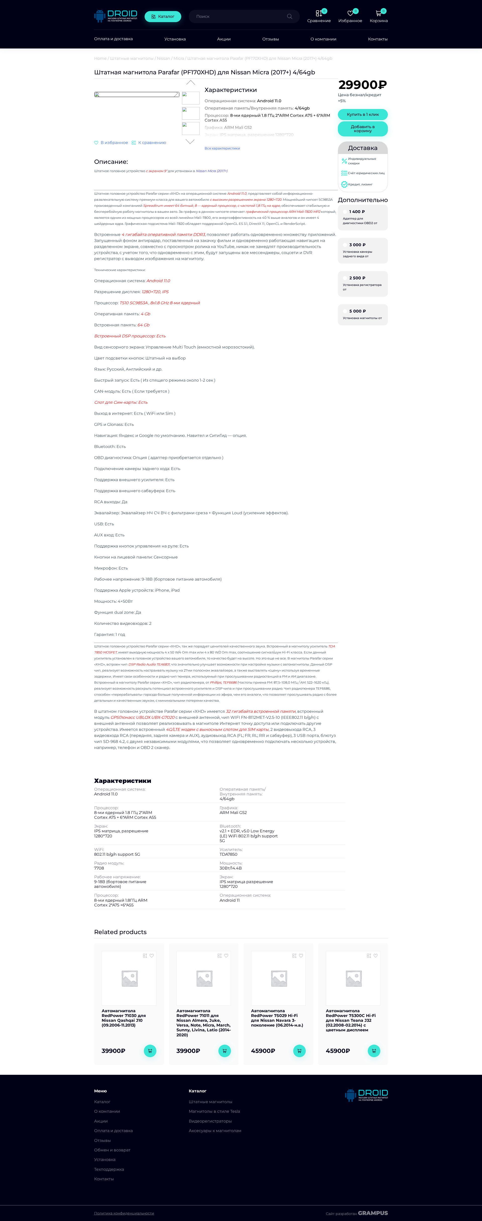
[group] (136, 94)
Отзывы (270, 39)
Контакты (378, 39)
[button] (175, 93)
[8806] (220, 956)
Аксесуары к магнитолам (215, 1130)
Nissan (163, 58)
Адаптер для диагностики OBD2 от (360, 217)
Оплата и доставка (113, 39)
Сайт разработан (357, 1213)
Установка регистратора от (362, 283)
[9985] (149, 143)
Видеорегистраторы (210, 1121)
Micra (178, 58)
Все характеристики (222, 148)
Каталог (166, 16)
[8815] (369, 956)
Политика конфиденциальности (124, 1213)
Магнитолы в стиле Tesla (214, 1111)
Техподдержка (109, 1169)
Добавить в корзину (363, 128)
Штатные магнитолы (132, 58)
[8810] (145, 956)
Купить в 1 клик (363, 114)
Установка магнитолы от (362, 314)
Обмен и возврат (112, 1150)
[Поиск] (293, 16)
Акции (224, 39)
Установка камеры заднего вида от (357, 250)
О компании (323, 39)
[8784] (294, 956)
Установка (175, 39)
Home (100, 58)
